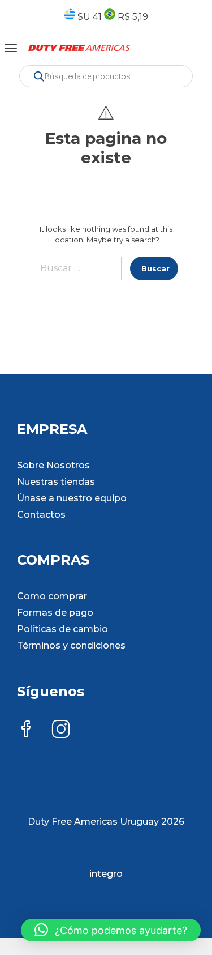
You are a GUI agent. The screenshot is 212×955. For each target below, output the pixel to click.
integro (106, 873)
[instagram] (61, 730)
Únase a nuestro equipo (72, 498)
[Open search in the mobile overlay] (106, 76)
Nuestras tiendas (56, 481)
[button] (111, 930)
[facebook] (26, 730)
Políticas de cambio (62, 629)
